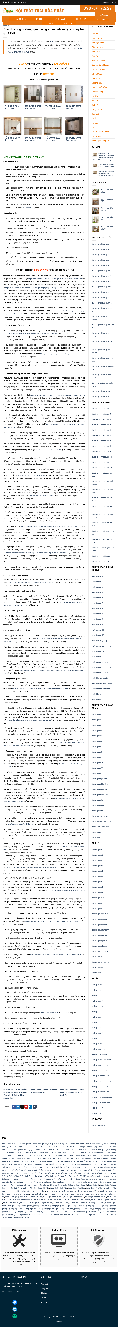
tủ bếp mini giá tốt (39, 1144)
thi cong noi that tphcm (101, 391)
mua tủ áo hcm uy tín (46, 1182)
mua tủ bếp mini (8, 1144)
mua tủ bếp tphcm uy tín (96, 1144)
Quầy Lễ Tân (97, 109)
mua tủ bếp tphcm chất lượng (20, 1150)
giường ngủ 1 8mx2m (78, 1203)
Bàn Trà (95, 56)
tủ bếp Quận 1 (39, 1150)
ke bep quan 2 (97, 995)
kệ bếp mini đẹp (99, 1161)
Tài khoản (106, 2)
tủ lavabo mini (70, 1214)
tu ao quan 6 (97, 741)
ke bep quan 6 (97, 1017)
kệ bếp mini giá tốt (15, 1164)
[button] (105, 15)
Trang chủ (19, 19)
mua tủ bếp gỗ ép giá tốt (62, 1147)
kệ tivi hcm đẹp (38, 1191)
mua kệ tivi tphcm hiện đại (17, 1194)
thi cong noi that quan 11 (102, 297)
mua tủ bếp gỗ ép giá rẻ (20, 1147)
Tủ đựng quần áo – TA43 (74, 107)
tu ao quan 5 (97, 736)
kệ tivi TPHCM (36, 1197)
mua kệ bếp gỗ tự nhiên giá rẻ (80, 1167)
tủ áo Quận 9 (14, 1188)
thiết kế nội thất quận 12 (23, 1200)
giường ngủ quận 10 (76, 1206)
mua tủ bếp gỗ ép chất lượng (85, 1147)
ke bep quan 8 (97, 1027)
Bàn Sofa (96, 52)
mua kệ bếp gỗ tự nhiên (21, 1158)
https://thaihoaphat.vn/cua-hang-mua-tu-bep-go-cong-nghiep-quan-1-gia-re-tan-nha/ (35, 288)
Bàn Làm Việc (97, 47)
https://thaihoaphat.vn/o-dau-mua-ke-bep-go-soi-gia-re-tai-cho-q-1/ (31, 583)
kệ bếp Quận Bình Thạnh (24, 1176)
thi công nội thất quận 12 (95, 1197)
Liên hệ (114, 2)
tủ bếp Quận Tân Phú (24, 1155)
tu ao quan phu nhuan (101, 805)
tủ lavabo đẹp (81, 1211)
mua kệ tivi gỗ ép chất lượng (17, 1197)
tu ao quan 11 (97, 768)
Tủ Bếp (95, 123)
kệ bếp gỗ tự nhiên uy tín (34, 1164)
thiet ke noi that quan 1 (101, 409)
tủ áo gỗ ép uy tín (81, 1179)
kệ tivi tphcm (10, 1191)
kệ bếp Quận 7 (64, 1173)
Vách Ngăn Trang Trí (100, 141)
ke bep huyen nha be (100, 1092)
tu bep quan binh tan (100, 924)
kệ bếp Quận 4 (51, 1173)
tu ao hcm (96, 837)
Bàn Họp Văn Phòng (100, 43)
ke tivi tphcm (97, 694)
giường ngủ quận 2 (93, 1206)
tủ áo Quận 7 (105, 1185)
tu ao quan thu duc (99, 811)
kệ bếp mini (91, 1155)
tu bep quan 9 (97, 892)
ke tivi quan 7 (97, 608)
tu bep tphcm (97, 967)
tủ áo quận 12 (28, 208)
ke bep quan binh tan (100, 1065)
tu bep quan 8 (97, 887)
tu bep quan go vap (100, 914)
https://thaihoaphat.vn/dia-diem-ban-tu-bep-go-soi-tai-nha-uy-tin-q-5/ (33, 334)
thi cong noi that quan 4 (101, 260)
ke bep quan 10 (98, 1038)
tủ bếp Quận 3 (52, 1150)
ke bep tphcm (97, 1108)
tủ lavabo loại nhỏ (55, 1214)
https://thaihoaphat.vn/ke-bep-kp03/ (30, 475)
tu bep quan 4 (97, 866)
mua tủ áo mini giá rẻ (23, 1185)
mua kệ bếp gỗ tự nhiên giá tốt (63, 1170)
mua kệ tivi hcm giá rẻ (39, 1194)
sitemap (59, 1322)
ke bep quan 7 (97, 1022)
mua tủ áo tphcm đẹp (102, 1182)
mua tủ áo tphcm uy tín (65, 1182)
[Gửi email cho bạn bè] (22, 1107)
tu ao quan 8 (97, 752)
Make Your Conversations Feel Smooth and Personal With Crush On (72, 1092)
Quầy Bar (96, 105)
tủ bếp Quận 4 (65, 1150)
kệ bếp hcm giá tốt (101, 1158)
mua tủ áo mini (93, 1176)
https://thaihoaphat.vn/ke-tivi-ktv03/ (20, 824)
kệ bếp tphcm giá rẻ (38, 1161)
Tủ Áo (94, 118)
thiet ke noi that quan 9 (101, 451)
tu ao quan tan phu (100, 800)
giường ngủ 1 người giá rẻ (41, 1203)
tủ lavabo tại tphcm (22, 1217)
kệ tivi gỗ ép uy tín (69, 1191)
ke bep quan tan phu (100, 1076)
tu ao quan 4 (97, 730)
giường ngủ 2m (48, 1209)
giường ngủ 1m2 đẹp (32, 1209)
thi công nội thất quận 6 (74, 1197)
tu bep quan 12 (98, 908)
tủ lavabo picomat (105, 1214)
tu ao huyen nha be (100, 816)
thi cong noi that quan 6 (101, 271)
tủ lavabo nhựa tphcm (66, 1211)
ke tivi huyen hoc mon (101, 689)
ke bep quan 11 (98, 1044)
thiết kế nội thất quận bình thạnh (47, 1200)
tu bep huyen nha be (100, 951)
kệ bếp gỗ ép (80, 1155)
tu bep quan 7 (97, 882)
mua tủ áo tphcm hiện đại (25, 1182)
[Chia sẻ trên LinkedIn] (30, 1107)
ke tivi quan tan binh (100, 656)
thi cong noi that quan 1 (101, 244)
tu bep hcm (96, 973)
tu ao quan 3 (97, 725)
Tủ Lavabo (96, 136)
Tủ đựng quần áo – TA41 (33, 139)
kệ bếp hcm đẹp (53, 1161)
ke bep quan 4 (97, 1006)
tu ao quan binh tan (100, 789)
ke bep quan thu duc (100, 1086)
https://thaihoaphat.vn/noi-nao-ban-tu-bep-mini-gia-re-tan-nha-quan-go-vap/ (57, 395)
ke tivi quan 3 (97, 587)
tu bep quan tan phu (100, 935)
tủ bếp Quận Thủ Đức (64, 1155)
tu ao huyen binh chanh (101, 821)
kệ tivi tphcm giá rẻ (24, 1191)
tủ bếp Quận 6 (91, 1150)
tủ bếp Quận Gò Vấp (60, 1152)
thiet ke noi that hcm (100, 561)
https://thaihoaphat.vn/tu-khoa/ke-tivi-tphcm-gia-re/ (66, 890)
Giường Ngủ (97, 83)
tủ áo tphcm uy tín (21, 1179)
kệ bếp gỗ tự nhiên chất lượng (84, 1164)
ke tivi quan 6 (97, 603)
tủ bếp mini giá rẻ (23, 1144)
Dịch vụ (50, 23)
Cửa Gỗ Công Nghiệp (100, 65)
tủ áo (52, 41)
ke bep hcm (96, 1113)
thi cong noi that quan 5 (101, 265)
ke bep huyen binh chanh (102, 1097)
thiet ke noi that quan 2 (101, 414)
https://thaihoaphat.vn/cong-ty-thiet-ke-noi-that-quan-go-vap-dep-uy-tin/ (56, 955)
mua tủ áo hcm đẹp (84, 1182)
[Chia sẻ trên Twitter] (18, 1107)
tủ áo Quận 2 (81, 1185)
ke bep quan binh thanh (101, 1060)
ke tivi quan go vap (99, 640)
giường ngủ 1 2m (60, 1203)
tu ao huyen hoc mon (100, 827)
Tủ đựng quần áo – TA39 (74, 139)
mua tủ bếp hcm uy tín (75, 1144)
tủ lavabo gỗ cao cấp (38, 1214)
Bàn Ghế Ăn (97, 38)
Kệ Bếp (95, 96)
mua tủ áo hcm (107, 1176)
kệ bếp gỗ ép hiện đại (20, 1167)
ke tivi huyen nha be (100, 678)
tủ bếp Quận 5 (78, 1150)
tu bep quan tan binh (100, 930)
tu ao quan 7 (97, 746)
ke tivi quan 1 (97, 576)
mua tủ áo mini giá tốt (43, 1185)
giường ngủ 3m (99, 1209)
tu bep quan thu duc (100, 946)
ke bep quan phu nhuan (101, 1081)
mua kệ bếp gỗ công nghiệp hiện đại (29, 1173)
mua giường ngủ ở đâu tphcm (20, 1206)
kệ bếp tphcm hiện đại (84, 1158)
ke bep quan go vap (100, 1054)
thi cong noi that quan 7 (101, 276)
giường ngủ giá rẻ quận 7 (45, 1211)
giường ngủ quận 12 (58, 1206)
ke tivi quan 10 (98, 624)
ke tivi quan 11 (98, 630)
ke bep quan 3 (97, 1001)
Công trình (45, 1288)
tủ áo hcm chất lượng (98, 1179)
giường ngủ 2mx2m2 (64, 1209)
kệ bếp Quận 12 (103, 1173)
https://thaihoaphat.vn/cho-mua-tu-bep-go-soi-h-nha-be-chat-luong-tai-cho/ (55, 279)
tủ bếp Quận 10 (15, 1152)
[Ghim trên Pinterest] (26, 1107)
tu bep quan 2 (97, 855)
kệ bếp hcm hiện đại (65, 1158)
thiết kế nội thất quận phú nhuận (76, 1200)
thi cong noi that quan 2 (101, 249)
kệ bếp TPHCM (80, 1176)
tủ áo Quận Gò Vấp (41, 1188)
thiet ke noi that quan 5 (101, 430)
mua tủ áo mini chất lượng (64, 1185)
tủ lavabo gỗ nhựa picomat (17, 1214)
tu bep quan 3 (97, 860)
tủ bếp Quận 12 (44, 1152)
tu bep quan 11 (98, 903)
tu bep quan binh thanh (101, 919)
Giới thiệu (39, 19)
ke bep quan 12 (98, 1049)
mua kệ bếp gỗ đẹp (38, 1167)
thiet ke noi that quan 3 (101, 419)
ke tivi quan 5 (97, 598)
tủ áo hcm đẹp (36, 1179)
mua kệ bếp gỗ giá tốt (17, 1170)
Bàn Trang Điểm (98, 61)
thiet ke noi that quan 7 (101, 441)
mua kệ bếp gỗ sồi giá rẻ (57, 1167)
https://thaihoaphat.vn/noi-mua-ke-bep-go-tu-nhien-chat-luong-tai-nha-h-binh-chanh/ (36, 553)
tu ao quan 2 (97, 720)
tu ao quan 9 (97, 757)
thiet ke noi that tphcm (101, 556)
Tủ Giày (95, 127)
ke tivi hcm (96, 699)
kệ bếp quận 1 (97, 985)
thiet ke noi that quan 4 (101, 425)
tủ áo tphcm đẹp (50, 1179)
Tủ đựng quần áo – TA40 (53, 139)
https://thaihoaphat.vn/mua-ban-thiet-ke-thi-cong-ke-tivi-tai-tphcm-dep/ (32, 868)
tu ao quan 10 (97, 762)
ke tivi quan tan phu (100, 662)
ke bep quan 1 (97, 990)
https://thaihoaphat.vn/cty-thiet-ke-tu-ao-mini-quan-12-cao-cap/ (29, 720)
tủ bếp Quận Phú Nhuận (44, 1155)
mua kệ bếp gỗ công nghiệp (43, 1158)
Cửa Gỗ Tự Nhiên (99, 69)
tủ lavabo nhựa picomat (87, 1214)
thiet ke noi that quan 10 (102, 457)
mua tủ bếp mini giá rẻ (40, 1147)
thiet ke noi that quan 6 (101, 435)
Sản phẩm (59, 19)
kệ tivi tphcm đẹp (53, 1191)
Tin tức (6, 26)
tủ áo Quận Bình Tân (58, 1188)
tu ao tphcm (97, 832)
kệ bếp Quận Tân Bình (44, 1176)
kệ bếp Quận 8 (77, 1173)
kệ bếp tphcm (103, 1155)
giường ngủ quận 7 (41, 1206)
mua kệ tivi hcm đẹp (59, 1194)
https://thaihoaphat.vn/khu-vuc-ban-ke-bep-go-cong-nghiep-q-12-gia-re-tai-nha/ (49, 527)
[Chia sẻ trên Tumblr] (35, 1107)
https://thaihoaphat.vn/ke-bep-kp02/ (48, 450)
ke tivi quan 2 (97, 582)
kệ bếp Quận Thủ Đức (63, 1176)
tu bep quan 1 (97, 850)
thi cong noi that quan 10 (102, 292)
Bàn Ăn (95, 34)
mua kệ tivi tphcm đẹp (79, 1194)
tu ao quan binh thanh (101, 784)
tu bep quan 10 (98, 898)
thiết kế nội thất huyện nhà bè (15, 1203)
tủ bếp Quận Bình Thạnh (80, 1152)
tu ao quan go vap (99, 779)
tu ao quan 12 (97, 773)
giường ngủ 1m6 (15, 1209)
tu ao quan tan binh (100, 795)
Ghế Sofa (96, 78)
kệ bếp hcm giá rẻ (21, 1161)
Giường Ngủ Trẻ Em (100, 87)
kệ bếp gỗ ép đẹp (84, 1161)
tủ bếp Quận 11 (29, 1152)
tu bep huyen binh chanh (102, 957)
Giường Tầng (97, 92)
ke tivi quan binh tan (100, 651)
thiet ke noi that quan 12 (102, 468)
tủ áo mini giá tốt (65, 1179)
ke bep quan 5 (97, 1011)
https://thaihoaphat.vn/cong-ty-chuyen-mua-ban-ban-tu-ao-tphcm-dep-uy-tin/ (40, 689)
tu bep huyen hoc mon (101, 962)
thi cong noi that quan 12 (102, 303)
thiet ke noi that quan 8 (101, 446)
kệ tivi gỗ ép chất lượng (88, 1191)
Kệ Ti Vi (95, 101)
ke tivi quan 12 (98, 635)
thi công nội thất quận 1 (53, 1197)
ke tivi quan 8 (97, 614)
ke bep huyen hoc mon (101, 1102)
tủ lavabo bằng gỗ (96, 1211)
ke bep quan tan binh (100, 1070)
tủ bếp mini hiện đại (56, 1144)
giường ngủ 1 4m (96, 1203)
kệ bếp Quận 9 (90, 1173)
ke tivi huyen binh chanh (102, 683)
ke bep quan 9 (97, 1033)
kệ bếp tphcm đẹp (68, 1161)
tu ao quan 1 (97, 714)
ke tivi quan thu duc (100, 673)
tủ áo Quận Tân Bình (76, 1188)
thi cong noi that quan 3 (101, 255)
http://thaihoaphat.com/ (50, 1013)
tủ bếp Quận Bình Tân (101, 1152)
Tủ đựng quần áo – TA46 (12, 107)
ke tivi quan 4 (97, 592)
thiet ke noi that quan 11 (102, 462)
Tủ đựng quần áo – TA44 (53, 107)
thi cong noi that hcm (100, 397)
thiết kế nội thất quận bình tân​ (103, 1200)
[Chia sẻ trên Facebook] (14, 1107)
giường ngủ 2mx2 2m (83, 1209)
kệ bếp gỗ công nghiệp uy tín (58, 1164)
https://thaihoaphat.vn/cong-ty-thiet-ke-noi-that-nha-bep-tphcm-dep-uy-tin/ (52, 921)
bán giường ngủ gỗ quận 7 (22, 1211)
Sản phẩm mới (98, 114)
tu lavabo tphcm (98, 1125)
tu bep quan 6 (97, 876)
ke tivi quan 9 (97, 619)
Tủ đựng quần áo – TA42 (12, 139)
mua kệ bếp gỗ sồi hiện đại (88, 1170)
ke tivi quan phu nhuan (101, 667)
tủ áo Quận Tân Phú (94, 1188)
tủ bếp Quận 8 (104, 1150)
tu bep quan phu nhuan (101, 941)
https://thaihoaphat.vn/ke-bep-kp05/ (41, 496)
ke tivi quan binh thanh (101, 646)
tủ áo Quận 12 (26, 1188)
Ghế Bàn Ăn (97, 74)
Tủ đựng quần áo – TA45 (33, 107)
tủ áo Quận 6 (93, 1185)
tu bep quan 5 (97, 871)
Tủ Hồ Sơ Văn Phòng (100, 132)
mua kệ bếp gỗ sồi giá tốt (38, 1170)
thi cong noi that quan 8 (101, 281)
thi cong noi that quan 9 (101, 287)
